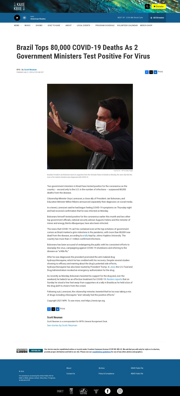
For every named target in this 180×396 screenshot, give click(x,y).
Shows (39, 25)
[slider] (28, 17)
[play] (17, 17)
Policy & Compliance (106, 374)
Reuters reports (114, 279)
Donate (159, 6)
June (112, 267)
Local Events (83, 25)
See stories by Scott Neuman (62, 325)
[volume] (24, 18)
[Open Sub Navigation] (21, 25)
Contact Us (70, 374)
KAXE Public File (137, 368)
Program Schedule (105, 25)
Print (160, 71)
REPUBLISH (35, 351)
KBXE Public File (137, 374)
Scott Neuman (30, 69)
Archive (102, 368)
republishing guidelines (101, 352)
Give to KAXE (54, 25)
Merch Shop (146, 25)
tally (86, 235)
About (69, 25)
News (16, 25)
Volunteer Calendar (127, 25)
